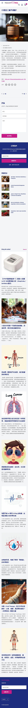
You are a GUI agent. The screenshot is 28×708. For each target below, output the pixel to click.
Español (3, 699)
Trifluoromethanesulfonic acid (16, 79)
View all (24, 249)
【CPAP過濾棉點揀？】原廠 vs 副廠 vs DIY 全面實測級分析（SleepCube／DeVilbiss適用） (14, 281)
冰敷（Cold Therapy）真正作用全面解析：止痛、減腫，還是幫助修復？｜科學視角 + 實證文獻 (13, 608)
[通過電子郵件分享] (15, 85)
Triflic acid (7, 79)
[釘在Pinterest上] (9, 85)
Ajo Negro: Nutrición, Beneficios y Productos (18, 177)
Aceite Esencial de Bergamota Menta (17, 186)
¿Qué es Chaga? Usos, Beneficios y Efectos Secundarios (18, 194)
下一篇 (23, 93)
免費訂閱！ (14, 160)
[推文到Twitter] (12, 85)
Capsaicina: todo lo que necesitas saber (18, 211)
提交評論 (9, 135)
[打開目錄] (2, 2)
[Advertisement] (14, 234)
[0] (25, 5)
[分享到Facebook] (6, 85)
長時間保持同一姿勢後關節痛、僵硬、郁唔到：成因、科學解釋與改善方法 (13, 657)
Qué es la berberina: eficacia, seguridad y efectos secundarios (18, 203)
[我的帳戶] (22, 5)
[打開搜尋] (19, 5)
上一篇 (4, 93)
